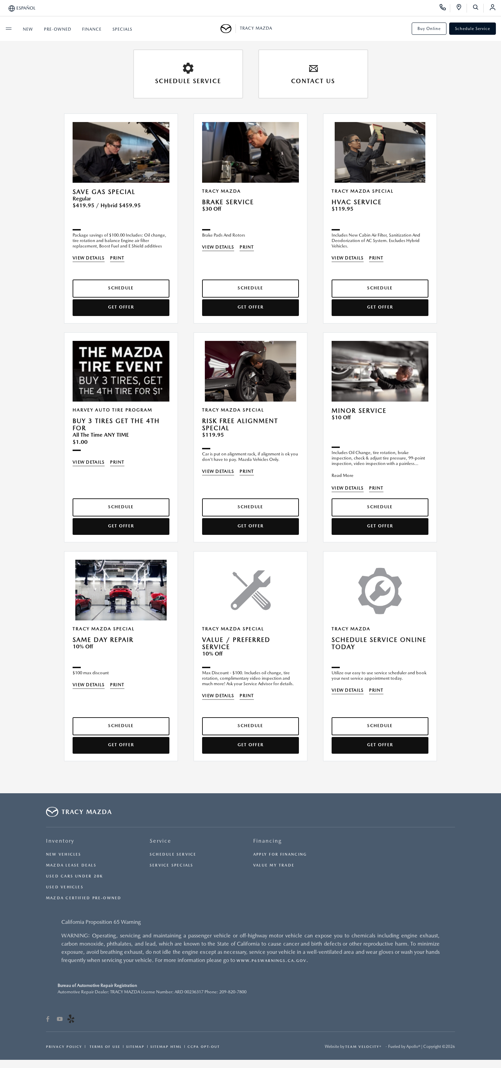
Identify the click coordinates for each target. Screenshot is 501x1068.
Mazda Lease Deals (71, 865)
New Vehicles (63, 854)
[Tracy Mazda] (228, 28)
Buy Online (429, 28)
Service (160, 841)
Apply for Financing (280, 854)
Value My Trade (273, 865)
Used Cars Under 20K (74, 876)
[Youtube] (60, 1019)
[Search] (478, 8)
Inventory (60, 841)
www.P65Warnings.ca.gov (271, 961)
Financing (267, 841)
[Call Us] (445, 8)
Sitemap (135, 1046)
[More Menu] (8, 28)
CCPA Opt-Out (203, 1046)
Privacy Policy (64, 1046)
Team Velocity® (363, 1046)
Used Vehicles (65, 887)
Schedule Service (472, 28)
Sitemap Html (166, 1046)
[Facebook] (48, 1019)
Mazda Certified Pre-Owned (84, 898)
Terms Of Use (104, 1046)
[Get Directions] (461, 8)
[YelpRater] (70, 1019)
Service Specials (172, 865)
